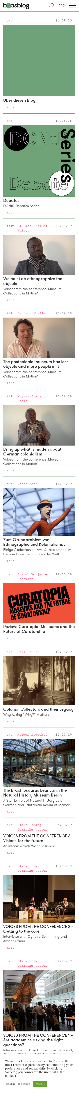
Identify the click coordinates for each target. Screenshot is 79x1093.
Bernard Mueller (32, 313)
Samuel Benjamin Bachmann (32, 576)
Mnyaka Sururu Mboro (30, 398)
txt (9, 20)
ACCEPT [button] (40, 1083)
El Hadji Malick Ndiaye (32, 228)
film (10, 226)
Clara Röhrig (29, 825)
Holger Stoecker (32, 735)
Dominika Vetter (32, 829)
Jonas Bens (27, 484)
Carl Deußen (28, 652)
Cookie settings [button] (18, 1084)
